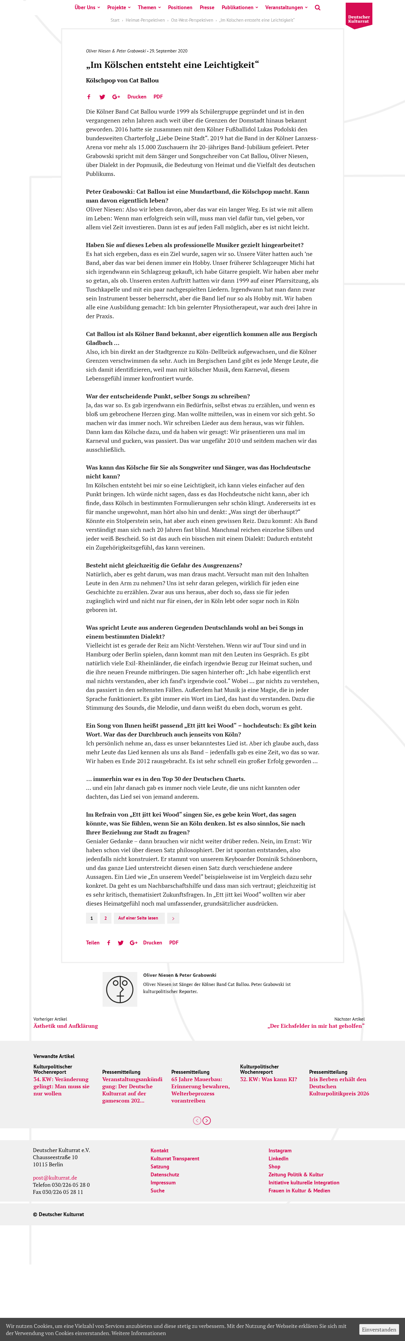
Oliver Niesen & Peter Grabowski (116, 51)
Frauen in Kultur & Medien (299, 1190)
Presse (207, 7)
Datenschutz (165, 1174)
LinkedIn (278, 1158)
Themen (147, 7)
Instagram (280, 1150)
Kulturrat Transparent (175, 1158)
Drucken (136, 96)
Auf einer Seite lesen (138, 918)
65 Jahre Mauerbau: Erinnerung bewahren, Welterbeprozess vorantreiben (200, 1090)
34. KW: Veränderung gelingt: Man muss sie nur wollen (62, 1086)
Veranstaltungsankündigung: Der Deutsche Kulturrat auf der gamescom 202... (132, 1090)
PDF (158, 96)
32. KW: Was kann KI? (268, 1079)
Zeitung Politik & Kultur (296, 1174)
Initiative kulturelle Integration (304, 1182)
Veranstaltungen (284, 7)
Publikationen (237, 7)
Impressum (163, 1182)
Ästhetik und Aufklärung (66, 1026)
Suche (158, 1190)
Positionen (180, 7)
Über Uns (85, 7)
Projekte (116, 7)
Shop (274, 1166)
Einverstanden (379, 1329)
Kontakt (159, 1150)
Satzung (160, 1166)
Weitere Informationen (138, 1333)
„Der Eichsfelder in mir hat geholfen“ (316, 1026)
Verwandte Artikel (54, 1056)
